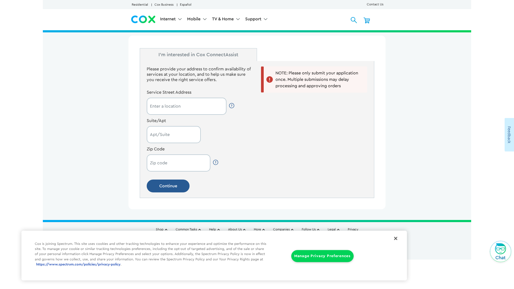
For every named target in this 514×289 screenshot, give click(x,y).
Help (212, 229)
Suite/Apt (156, 121)
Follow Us (309, 229)
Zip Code (156, 149)
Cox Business (163, 4)
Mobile (194, 19)
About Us (235, 229)
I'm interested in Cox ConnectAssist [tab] (198, 54)
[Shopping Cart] (367, 20)
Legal (332, 229)
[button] (232, 105)
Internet (168, 19)
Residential (140, 4)
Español (185, 4)
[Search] (354, 20)
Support (253, 19)
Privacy (353, 229)
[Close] (396, 238)
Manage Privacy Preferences (322, 256)
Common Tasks (186, 229)
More (257, 229)
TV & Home (223, 19)
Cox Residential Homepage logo (143, 20)
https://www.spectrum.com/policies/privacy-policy (78, 264)
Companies (281, 229)
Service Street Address (169, 92)
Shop (160, 229)
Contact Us (375, 4)
